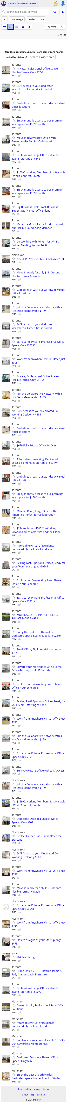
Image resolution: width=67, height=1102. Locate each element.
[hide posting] (20, 75)
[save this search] (63, 12)
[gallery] (23, 27)
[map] (29, 27)
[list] (4, 27)
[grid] (17, 27)
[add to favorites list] (14, 68)
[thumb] (10, 27)
